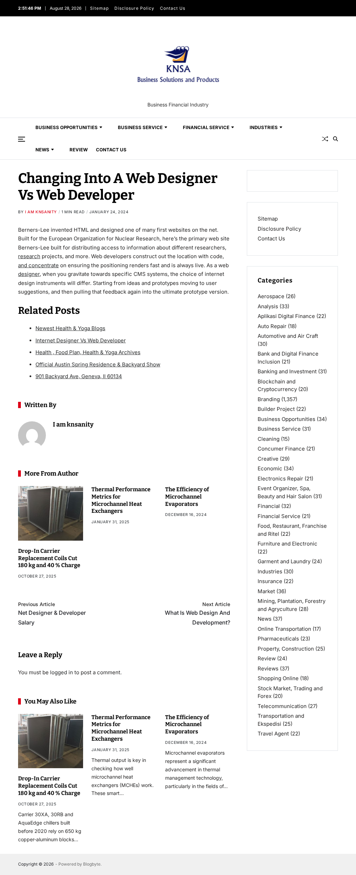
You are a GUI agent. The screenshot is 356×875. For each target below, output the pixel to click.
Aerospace (271, 296)
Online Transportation (284, 629)
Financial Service (206, 127)
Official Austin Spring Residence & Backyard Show (97, 364)
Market (266, 591)
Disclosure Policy (134, 8)
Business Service (140, 127)
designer (29, 274)
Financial (269, 506)
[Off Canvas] (21, 139)
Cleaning (269, 439)
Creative (268, 458)
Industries (264, 127)
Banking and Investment (287, 371)
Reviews (268, 668)
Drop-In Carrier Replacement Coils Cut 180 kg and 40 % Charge (49, 558)
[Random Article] (325, 139)
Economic (270, 468)
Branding (269, 399)
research (29, 256)
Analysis (268, 306)
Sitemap (99, 8)
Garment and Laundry (284, 561)
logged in (61, 672)
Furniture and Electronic (287, 543)
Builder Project (276, 409)
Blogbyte (91, 864)
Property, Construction (286, 648)
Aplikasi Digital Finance (286, 316)
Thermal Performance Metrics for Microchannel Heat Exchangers (121, 728)
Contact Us (172, 8)
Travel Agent (273, 733)
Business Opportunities (66, 127)
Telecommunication (282, 706)
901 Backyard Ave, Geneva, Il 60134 (78, 376)
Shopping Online (278, 678)
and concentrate (38, 265)
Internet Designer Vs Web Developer (80, 340)
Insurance (270, 581)
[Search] (335, 138)
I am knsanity (41, 211)
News (42, 149)
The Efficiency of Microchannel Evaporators (187, 496)
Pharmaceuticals (278, 638)
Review (79, 149)
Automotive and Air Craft (288, 336)
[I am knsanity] (32, 435)
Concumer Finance (281, 448)
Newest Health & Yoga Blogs (70, 328)
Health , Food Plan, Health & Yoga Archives (87, 352)
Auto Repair (272, 326)
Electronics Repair (280, 478)
